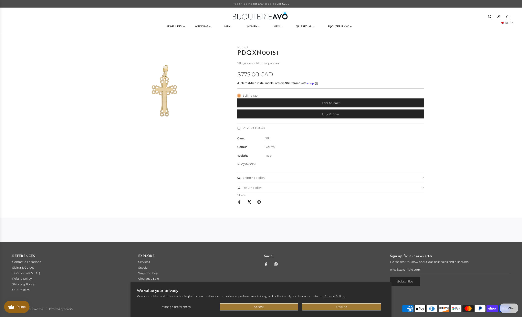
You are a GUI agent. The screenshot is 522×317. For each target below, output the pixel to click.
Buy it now (331, 114)
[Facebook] (266, 264)
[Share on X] (249, 203)
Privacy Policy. (334, 296)
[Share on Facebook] (239, 203)
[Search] (489, 16)
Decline (341, 307)
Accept (259, 307)
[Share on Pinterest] (258, 203)
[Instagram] (275, 264)
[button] (507, 22)
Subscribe (405, 281)
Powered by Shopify (61, 308)
